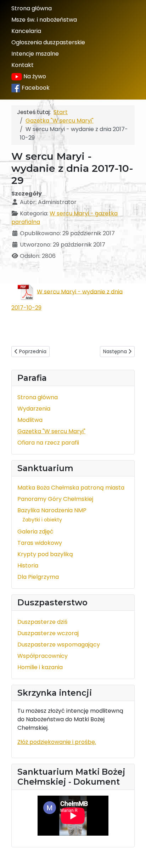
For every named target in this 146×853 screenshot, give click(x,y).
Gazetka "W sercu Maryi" (51, 431)
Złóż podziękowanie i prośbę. (56, 742)
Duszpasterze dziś (42, 622)
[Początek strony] (133, 839)
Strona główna (31, 8)
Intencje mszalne (35, 54)
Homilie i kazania (40, 667)
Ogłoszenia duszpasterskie (48, 42)
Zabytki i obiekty (42, 519)
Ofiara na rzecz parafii (48, 443)
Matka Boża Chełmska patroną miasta (70, 488)
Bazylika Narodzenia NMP (51, 510)
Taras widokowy (39, 543)
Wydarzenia (33, 409)
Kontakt (22, 65)
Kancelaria (26, 31)
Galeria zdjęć (35, 531)
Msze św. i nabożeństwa (44, 20)
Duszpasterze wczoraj (48, 633)
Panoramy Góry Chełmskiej (55, 499)
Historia (27, 565)
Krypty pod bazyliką (45, 554)
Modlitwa (30, 420)
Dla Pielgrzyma (38, 577)
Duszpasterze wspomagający (58, 644)
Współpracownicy (42, 656)
